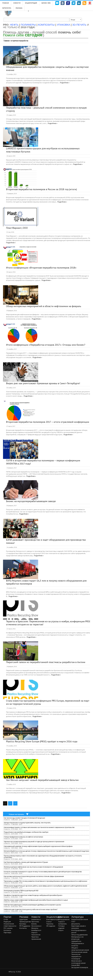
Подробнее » (64, 82)
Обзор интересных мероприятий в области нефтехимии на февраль (43, 306)
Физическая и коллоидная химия (78, 962)
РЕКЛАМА (19, 8)
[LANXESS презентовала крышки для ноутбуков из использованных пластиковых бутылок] (20, 137)
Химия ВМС (75, 965)
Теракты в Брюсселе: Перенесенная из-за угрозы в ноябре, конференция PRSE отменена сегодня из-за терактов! (48, 623)
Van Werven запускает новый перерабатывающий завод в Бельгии (42, 780)
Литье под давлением (79, 935)
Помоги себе (22, 35)
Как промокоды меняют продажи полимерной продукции (24, 818)
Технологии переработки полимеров (76, 956)
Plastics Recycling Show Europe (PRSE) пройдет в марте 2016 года (41, 741)
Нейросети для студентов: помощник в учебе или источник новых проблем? (31, 909)
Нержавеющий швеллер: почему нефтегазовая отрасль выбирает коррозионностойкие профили (38, 846)
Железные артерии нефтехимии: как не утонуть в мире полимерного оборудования (33, 867)
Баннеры (22, 924)
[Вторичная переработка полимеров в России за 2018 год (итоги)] (20, 178)
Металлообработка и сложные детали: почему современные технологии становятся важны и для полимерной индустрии (46, 851)
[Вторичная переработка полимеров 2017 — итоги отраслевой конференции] (20, 410)
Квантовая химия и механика (78, 927)
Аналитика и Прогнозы (36, 920)
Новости (16, 3)
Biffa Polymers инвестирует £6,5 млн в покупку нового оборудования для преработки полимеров (46, 582)
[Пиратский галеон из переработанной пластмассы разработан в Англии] (20, 651)
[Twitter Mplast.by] (73, 3)
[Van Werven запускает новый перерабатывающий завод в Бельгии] (20, 768)
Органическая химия (79, 952)
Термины (49, 924)
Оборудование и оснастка (77, 944)
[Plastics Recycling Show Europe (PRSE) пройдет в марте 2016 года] (20, 730)
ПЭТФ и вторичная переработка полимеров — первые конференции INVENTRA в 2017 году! (43, 462)
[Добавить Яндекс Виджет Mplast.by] (90, 3)
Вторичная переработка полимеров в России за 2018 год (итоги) (41, 189)
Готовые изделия (61, 927)
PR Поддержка (24, 926)
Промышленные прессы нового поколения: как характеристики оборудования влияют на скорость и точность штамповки (43, 856)
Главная (6, 40)
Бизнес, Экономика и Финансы (36, 926)
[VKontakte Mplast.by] (63, 3)
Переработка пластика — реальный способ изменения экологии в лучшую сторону (46, 109)
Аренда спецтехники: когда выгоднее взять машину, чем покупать (27, 822)
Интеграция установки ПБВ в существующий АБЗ (21, 890)
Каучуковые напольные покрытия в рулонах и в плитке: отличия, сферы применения (34, 876)
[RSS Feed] (84, 3)
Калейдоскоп (36, 930)
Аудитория (23, 919)
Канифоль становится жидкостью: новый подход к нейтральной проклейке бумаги (33, 895)
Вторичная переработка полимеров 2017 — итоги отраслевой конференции (47, 421)
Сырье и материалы (62, 922)
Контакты (7, 930)
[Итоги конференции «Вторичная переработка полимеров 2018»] (20, 256)
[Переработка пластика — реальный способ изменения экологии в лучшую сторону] (20, 96)
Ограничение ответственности (10, 925)
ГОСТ (73, 921)
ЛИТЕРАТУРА (6, 8)
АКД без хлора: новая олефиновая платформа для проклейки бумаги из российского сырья (36, 900)
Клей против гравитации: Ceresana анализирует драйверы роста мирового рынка (32, 905)
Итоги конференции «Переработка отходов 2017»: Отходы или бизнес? (45, 344)
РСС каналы (8, 928)
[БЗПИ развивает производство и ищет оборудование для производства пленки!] (20, 528)
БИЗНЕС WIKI (46, 3)
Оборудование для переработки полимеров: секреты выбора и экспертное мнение (47, 68)
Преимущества (25, 921)
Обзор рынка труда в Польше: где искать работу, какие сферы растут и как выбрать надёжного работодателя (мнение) (45, 886)
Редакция (7, 921)
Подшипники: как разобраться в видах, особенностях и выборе (26, 832)
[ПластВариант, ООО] (20, 216)
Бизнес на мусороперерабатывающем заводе (31, 501)
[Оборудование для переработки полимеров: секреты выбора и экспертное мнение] (20, 55)
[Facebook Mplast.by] (68, 3)
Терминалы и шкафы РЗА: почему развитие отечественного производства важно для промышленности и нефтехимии (45, 881)
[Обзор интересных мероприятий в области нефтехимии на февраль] (20, 295)
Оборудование (64, 919)
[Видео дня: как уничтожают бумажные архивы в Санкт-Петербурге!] (20, 372)
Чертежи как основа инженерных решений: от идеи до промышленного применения (34, 841)
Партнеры (7, 932)
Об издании (50, 926)
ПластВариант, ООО (17, 227)
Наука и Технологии (35, 933)
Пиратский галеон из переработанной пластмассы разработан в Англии (45, 662)
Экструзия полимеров (79, 967)
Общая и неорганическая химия (80, 949)
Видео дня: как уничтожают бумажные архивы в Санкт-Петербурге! (43, 383)
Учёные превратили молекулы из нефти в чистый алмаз (23, 837)
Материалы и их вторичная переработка (77, 939)
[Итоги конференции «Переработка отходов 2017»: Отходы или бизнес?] (20, 333)
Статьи (48, 921)
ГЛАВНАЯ (5, 3)
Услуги (60, 930)
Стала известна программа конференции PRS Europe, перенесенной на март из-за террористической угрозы (47, 702)
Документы (75, 924)
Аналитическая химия (79, 919)
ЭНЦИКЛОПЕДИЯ (31, 3)
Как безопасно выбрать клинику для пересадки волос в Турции (26, 862)
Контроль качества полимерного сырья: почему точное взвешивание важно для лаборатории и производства (43, 871)
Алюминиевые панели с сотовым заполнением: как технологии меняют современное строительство (39, 827)
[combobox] (76, 20)
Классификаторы (52, 919)
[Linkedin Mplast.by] (79, 3)
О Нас (6, 919)
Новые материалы (16, 814)
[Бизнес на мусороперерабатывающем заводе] (20, 490)
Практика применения (36, 938)
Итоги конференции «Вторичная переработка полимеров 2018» (41, 267)
